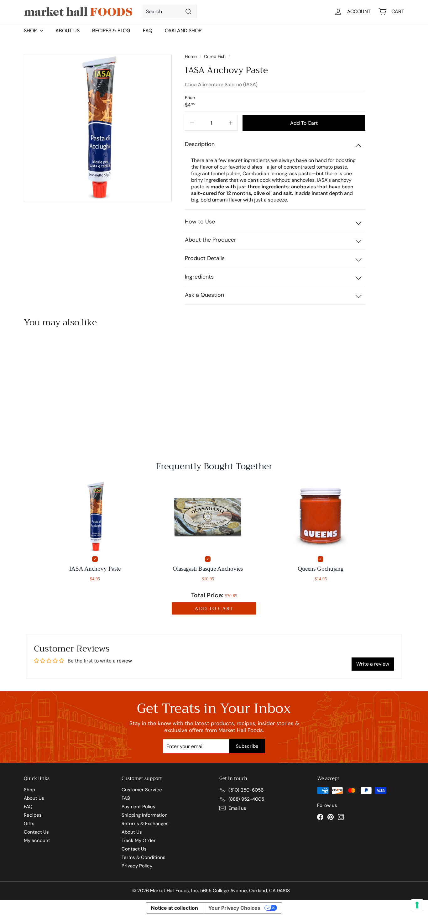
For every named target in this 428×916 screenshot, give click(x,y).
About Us (67, 30)
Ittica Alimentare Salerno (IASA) (221, 84)
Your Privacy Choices (234, 908)
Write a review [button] (372, 664)
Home (191, 56)
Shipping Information (145, 815)
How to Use (200, 221)
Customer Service (142, 790)
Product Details (205, 258)
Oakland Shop (183, 30)
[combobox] (168, 11)
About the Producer (210, 239)
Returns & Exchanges (145, 823)
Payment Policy (138, 806)
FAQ (147, 30)
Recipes (33, 815)
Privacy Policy (137, 866)
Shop (29, 790)
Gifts (29, 823)
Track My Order (139, 840)
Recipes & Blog (111, 30)
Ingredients (199, 276)
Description (200, 144)
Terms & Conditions (143, 857)
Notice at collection (174, 908)
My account (37, 840)
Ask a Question (204, 295)
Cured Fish (215, 56)
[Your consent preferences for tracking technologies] (417, 905)
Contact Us (36, 832)
